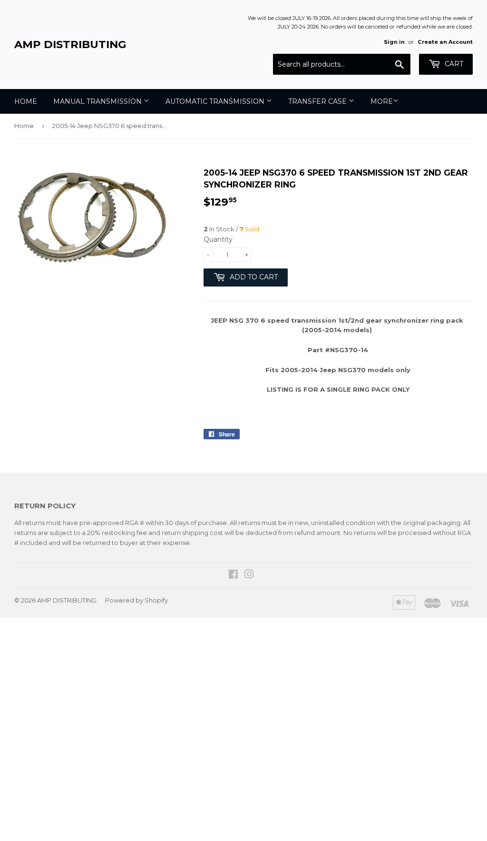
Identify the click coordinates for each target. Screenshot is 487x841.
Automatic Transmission (216, 101)
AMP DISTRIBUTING (70, 44)
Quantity (218, 239)
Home (25, 101)
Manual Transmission (98, 101)
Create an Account (445, 42)
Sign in (394, 42)
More (381, 101)
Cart (453, 63)
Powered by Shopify (136, 600)
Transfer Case (318, 101)
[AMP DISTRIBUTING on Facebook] (233, 575)
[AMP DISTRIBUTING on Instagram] (249, 575)
